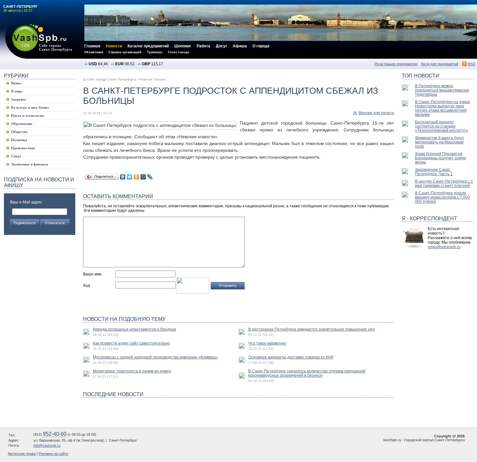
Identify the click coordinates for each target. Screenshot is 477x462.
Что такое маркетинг (267, 343)
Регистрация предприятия (395, 64)
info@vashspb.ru (46, 445)
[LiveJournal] (150, 177)
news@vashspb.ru (444, 247)
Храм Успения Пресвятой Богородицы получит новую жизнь (440, 158)
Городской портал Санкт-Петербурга (42, 41)
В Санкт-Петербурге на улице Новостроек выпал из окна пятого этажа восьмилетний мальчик (442, 108)
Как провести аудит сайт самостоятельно (131, 343)
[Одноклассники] (136, 177)
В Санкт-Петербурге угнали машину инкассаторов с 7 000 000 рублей (442, 197)
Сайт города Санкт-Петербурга (111, 79)
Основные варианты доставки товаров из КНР (291, 357)
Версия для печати (376, 113)
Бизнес (160, 79)
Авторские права (22, 454)
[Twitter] (129, 177)
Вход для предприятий (439, 64)
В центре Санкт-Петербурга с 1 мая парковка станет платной (444, 183)
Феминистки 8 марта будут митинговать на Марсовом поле (439, 142)
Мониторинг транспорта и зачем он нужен (132, 371)
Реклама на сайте (53, 454)
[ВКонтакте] (122, 177)
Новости (145, 79)
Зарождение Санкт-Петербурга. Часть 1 (434, 171)
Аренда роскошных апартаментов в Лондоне (134, 329)
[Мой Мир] (143, 177)
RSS (471, 64)
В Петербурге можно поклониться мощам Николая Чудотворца (442, 90)
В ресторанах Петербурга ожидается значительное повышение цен (311, 329)
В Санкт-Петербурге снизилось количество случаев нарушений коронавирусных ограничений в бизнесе (306, 373)
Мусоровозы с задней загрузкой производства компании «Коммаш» (155, 357)
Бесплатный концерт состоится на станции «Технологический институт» (441, 126)
